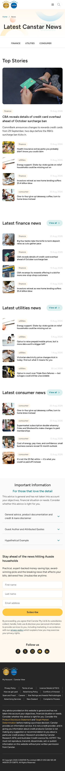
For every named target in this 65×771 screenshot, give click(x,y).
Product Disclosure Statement (16, 719)
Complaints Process (51, 699)
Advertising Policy (30, 692)
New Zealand (32, 699)
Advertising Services (12, 699)
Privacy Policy (10, 688)
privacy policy (17, 630)
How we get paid (11, 692)
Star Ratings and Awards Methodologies (44, 695)
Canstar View (19, 680)
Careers (22, 695)
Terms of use (27, 688)
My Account (7, 680)
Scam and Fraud (9, 695)
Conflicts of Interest (51, 692)
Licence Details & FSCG (49, 688)
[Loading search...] (59, 4)
